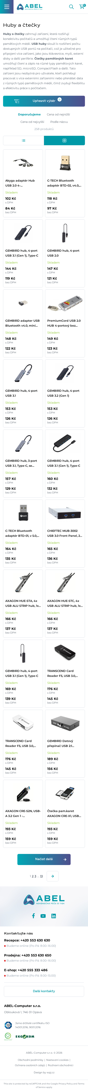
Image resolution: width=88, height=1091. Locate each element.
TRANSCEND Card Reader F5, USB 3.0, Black (61, 673)
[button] (23, 140)
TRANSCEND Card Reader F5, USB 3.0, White (19, 743)
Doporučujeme (29, 114)
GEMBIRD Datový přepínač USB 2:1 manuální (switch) (60, 743)
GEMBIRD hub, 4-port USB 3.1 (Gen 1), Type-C (21, 253)
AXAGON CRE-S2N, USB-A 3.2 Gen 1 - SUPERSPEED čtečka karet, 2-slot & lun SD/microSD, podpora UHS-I (23, 813)
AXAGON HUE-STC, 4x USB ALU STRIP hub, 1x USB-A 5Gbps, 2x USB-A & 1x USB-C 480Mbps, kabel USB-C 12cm (64, 603)
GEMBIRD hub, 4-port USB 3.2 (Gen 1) (63, 393)
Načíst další (44, 859)
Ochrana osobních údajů (30, 1065)
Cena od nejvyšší (32, 122)
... (38, 876)
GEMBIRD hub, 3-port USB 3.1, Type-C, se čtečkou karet (21, 463)
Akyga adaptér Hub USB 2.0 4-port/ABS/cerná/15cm (20, 183)
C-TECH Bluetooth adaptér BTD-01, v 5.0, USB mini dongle (21, 533)
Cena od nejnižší (58, 114)
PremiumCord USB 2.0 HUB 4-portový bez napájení (64, 323)
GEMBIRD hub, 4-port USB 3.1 (21, 393)
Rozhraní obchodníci (60, 1065)
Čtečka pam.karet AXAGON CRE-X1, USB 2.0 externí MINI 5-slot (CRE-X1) (63, 813)
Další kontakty (44, 991)
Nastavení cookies (57, 1059)
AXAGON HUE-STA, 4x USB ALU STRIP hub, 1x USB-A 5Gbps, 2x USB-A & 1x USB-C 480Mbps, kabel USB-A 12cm (22, 603)
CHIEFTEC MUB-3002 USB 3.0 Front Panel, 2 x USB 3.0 (64, 533)
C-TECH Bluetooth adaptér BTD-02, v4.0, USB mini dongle (63, 183)
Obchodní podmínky (30, 1059)
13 (41, 876)
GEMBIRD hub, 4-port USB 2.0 (63, 253)
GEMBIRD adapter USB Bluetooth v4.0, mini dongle (22, 323)
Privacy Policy (66, 1083)
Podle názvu (59, 122)
